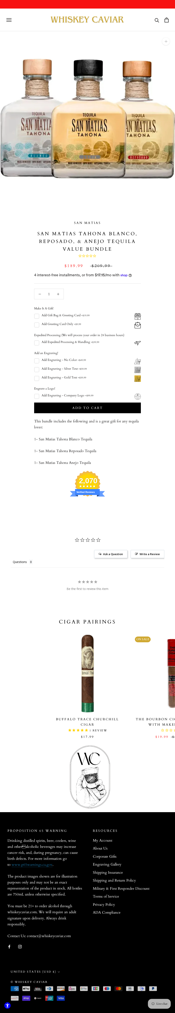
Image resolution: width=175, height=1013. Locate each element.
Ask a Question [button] (113, 554)
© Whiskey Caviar (29, 982)
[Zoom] (166, 41)
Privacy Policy (104, 904)
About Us (100, 848)
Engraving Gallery (107, 864)
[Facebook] (9, 946)
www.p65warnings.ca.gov (32, 864)
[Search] (157, 20)
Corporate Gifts (105, 856)
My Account (102, 840)
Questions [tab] (20, 562)
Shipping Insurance (108, 872)
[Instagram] (20, 946)
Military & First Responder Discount (121, 888)
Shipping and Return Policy (114, 880)
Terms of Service (106, 896)
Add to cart (87, 408)
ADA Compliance (107, 912)
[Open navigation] (9, 20)
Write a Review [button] (150, 554)
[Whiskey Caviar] (87, 19)
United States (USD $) (33, 972)
